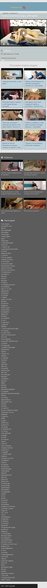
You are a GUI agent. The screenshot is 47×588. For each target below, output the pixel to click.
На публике (5, 287)
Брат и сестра (6, 289)
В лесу (3, 550)
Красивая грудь (7, 567)
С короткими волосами (9, 328)
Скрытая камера (7, 561)
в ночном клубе (7, 264)
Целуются (5, 425)
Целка (3, 498)
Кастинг (4, 337)
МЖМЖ (3, 326)
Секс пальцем (6, 446)
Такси (3, 515)
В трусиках (5, 322)
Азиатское (5, 450)
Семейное (5, 379)
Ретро (3, 320)
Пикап (3, 441)
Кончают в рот (6, 542)
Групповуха (5, 487)
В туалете (5, 408)
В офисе (4, 282)
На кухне (4, 552)
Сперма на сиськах (8, 506)
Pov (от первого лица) (9, 410)
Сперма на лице (7, 259)
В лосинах (5, 523)
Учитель (4, 502)
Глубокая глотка (7, 412)
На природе (5, 345)
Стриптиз (4, 324)
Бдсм (3, 239)
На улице (4, 427)
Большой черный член (9, 341)
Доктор (4, 477)
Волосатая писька (8, 270)
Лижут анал (5, 308)
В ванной (4, 368)
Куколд (3, 387)
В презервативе (7, 554)
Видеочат (4, 314)
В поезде (4, 295)
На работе (5, 274)
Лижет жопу (5, 580)
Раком (3, 351)
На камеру (5, 331)
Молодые (4, 232)
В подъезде (5, 483)
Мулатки (4, 479)
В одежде (4, 358)
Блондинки (5, 312)
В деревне (5, 519)
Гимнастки (5, 354)
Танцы (3, 362)
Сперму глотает (7, 448)
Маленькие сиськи (8, 266)
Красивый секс (6, 402)
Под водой (5, 471)
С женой (4, 255)
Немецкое (5, 293)
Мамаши (4, 531)
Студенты (4, 416)
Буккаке (4, 473)
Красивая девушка (8, 389)
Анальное (7, 51)
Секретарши (5, 236)
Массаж (4, 366)
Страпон (4, 343)
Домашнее (5, 291)
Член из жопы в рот (8, 335)
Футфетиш (5, 467)
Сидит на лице (6, 299)
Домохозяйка (6, 253)
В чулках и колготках (9, 544)
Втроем (4, 360)
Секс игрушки (6, 339)
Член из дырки (6, 257)
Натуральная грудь (8, 527)
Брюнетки (4, 481)
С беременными (7, 243)
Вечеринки (5, 490)
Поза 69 (4, 444)
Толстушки (5, 224)
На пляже (4, 398)
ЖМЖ (3, 418)
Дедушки (4, 305)
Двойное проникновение (10, 393)
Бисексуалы (5, 485)
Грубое (3, 559)
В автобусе (5, 310)
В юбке (3, 437)
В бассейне (5, 262)
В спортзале (5, 333)
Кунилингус (5, 349)
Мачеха (4, 381)
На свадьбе (5, 318)
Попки (3, 395)
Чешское (4, 245)
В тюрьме (4, 391)
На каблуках (5, 538)
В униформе (5, 492)
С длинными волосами (9, 249)
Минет (3, 228)
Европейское (6, 400)
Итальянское (6, 272)
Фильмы (4, 377)
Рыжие (3, 571)
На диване (5, 460)
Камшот (4, 356)
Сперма (4, 297)
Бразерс (4, 280)
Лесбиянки (5, 504)
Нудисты (4, 510)
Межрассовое (6, 536)
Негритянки (5, 370)
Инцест (4, 278)
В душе (3, 421)
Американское (6, 475)
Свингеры (4, 241)
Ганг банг (4, 557)
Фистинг (4, 372)
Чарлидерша (5, 517)
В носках (4, 500)
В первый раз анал (8, 285)
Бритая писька (6, 268)
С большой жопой (8, 577)
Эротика (4, 364)
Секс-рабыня (6, 433)
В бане (3, 404)
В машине (4, 521)
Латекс (3, 569)
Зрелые (4, 301)
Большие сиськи (7, 508)
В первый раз (6, 429)
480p (3, 60)
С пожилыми (5, 534)
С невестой (5, 247)
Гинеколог (5, 423)
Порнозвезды (6, 469)
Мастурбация (6, 230)
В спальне (5, 439)
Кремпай (4, 525)
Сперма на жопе (7, 458)
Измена (4, 456)
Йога (3, 565)
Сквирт (3, 494)
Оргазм (4, 276)
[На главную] (16, 7)
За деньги (4, 303)
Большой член (6, 226)
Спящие (4, 435)
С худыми (4, 452)
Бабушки (4, 414)
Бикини (3, 385)
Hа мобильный (6, 540)
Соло (3, 496)
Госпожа (4, 431)
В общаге (4, 464)
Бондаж (4, 316)
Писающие (5, 234)
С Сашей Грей (6, 454)
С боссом (4, 575)
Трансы (4, 462)
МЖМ (3, 383)
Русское (4, 563)
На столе (4, 513)
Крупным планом (7, 573)
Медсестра (5, 546)
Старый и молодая (8, 347)
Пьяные (4, 406)
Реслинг (4, 251)
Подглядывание (7, 548)
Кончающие (5, 375)
